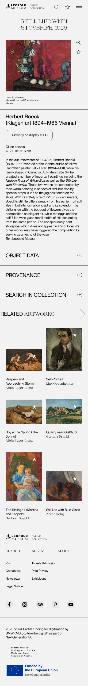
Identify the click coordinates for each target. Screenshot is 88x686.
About (63, 551)
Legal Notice (14, 586)
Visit (8, 563)
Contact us (13, 571)
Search (13, 551)
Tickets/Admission (43, 563)
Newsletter (13, 579)
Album (37, 551)
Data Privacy (39, 571)
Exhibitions (38, 579)
